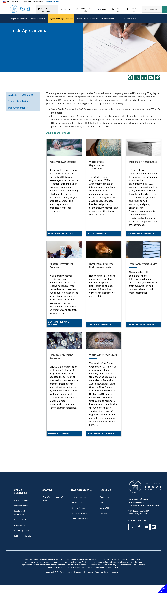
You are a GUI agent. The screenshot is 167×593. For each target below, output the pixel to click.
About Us (105, 489)
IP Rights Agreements (99, 324)
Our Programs (77, 503)
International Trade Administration (43, 559)
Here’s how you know (52, 2)
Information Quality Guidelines (96, 572)
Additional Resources (80, 519)
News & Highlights (21, 531)
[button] (47, 9)
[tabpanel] (83, 47)
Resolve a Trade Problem (24, 520)
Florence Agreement (59, 433)
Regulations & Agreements (20, 512)
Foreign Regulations (19, 101)
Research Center (21, 506)
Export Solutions (21, 500)
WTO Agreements (97, 233)
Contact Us (104, 497)
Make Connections (79, 497)
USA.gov (49, 572)
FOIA (56, 572)
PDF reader (75, 567)
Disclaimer (78, 572)
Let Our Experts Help (22, 536)
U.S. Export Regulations (20, 94)
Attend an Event (20, 525)
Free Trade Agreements (61, 233)
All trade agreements (58, 132)
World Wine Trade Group (101, 433)
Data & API (104, 508)
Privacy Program (66, 572)
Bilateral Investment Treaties (60, 323)
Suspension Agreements (141, 233)
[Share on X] (137, 77)
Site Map (103, 513)
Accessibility (116, 572)
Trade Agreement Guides (141, 324)
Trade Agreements (18, 107)
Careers (103, 503)
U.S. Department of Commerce (71, 559)
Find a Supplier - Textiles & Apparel (53, 499)
